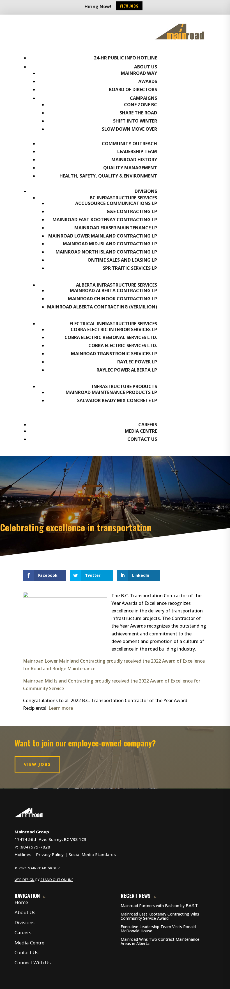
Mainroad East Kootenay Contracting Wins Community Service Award (160, 916)
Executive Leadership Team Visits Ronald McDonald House (158, 928)
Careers (147, 424)
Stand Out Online (56, 879)
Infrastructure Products (124, 386)
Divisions (146, 191)
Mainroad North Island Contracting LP (106, 252)
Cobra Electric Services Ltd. (122, 345)
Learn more (61, 708)
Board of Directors (133, 89)
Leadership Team (137, 151)
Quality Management (130, 168)
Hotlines (23, 854)
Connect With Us (33, 962)
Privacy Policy (50, 854)
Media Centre (141, 431)
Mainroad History (134, 159)
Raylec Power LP (137, 362)
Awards (147, 81)
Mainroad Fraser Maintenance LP (115, 228)
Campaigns (143, 98)
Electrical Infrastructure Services (113, 324)
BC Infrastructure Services (123, 198)
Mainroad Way (139, 73)
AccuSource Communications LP (116, 203)
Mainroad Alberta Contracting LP (113, 290)
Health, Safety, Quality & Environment (108, 176)
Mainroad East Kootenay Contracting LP (104, 219)
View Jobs (129, 6)
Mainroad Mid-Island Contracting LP (110, 244)
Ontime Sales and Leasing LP (122, 260)
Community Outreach (129, 143)
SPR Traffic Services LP (130, 268)
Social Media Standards (92, 854)
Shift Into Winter (135, 121)
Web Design (24, 879)
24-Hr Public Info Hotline (125, 58)
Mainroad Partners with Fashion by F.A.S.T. (160, 905)
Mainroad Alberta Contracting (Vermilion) (102, 307)
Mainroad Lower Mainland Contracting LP (102, 236)
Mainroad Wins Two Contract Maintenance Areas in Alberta (160, 941)
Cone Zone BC (140, 105)
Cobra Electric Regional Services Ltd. (111, 337)
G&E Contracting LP (132, 211)
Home (21, 902)
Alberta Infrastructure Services (116, 285)
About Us (145, 67)
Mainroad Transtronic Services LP (114, 354)
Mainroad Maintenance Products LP (111, 392)
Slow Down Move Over (129, 129)
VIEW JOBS (37, 764)
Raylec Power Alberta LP (126, 370)
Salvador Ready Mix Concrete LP (117, 400)
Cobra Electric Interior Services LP (114, 329)
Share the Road (138, 113)
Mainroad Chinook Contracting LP (112, 299)
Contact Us (142, 439)
